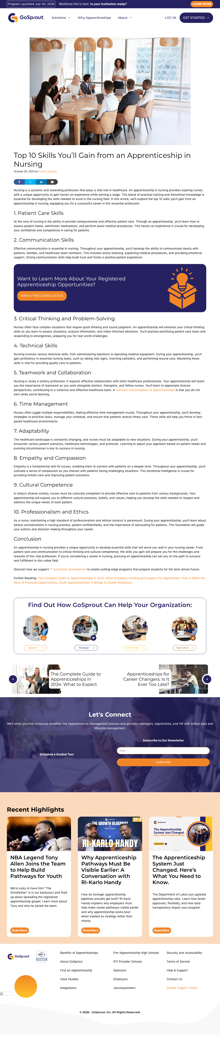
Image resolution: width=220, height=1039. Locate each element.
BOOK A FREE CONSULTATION (42, 295)
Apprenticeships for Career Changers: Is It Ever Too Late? (146, 679)
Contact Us (174, 979)
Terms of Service (178, 961)
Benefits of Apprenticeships (79, 952)
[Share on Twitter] (30, 182)
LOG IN (170, 18)
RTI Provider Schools (127, 961)
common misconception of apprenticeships (145, 390)
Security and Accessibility (184, 952)
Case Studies (69, 979)
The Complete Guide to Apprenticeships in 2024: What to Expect (82, 578)
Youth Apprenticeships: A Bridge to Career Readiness (95, 582)
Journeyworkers (124, 988)
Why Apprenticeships (94, 18)
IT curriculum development (68, 569)
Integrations (68, 988)
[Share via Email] (52, 182)
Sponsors (119, 970)
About (122, 18)
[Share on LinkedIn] (41, 182)
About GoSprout (71, 961)
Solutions (59, 18)
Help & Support (177, 970)
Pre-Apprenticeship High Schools (136, 952)
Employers (120, 979)
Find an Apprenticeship (76, 970)
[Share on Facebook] (19, 182)
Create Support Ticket (182, 988)
